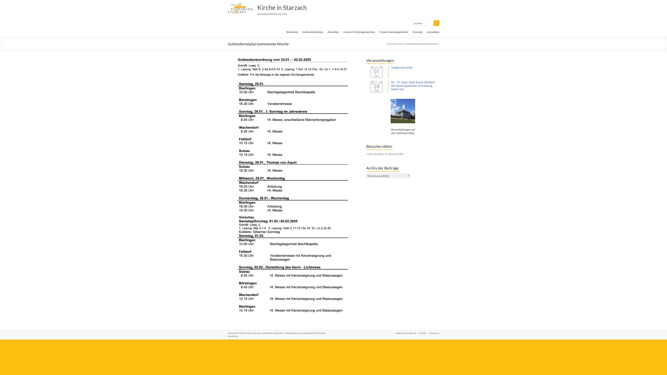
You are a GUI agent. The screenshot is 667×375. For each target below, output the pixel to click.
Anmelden (433, 32)
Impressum (434, 333)
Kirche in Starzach (282, 7)
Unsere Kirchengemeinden (359, 32)
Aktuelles (333, 32)
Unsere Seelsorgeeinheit (393, 32)
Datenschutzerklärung (406, 333)
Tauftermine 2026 (401, 67)
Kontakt (418, 32)
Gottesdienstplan (312, 32)
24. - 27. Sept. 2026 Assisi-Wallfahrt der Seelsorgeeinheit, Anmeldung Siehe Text (413, 85)
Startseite (292, 32)
